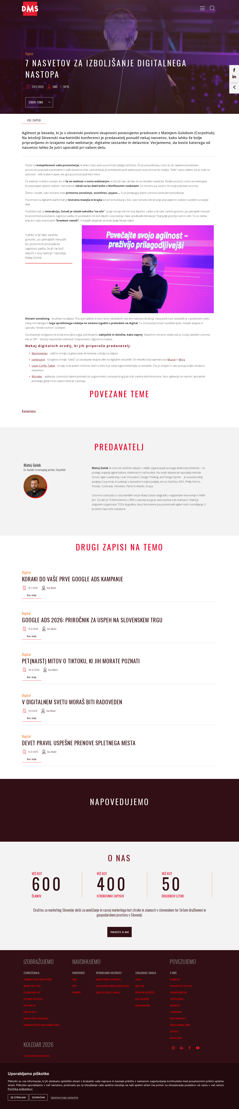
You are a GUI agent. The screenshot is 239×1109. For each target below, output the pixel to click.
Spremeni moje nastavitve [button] (64, 1097)
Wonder (37, 376)
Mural (171, 359)
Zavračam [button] (38, 1097)
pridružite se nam (119, 932)
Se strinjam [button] (18, 1097)
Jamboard (38, 359)
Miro (182, 359)
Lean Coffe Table (43, 365)
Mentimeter (40, 353)
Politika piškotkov (20, 1089)
